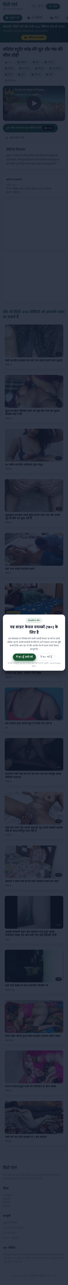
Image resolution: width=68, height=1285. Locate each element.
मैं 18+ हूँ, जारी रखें (24, 657)
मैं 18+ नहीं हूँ (46, 657)
